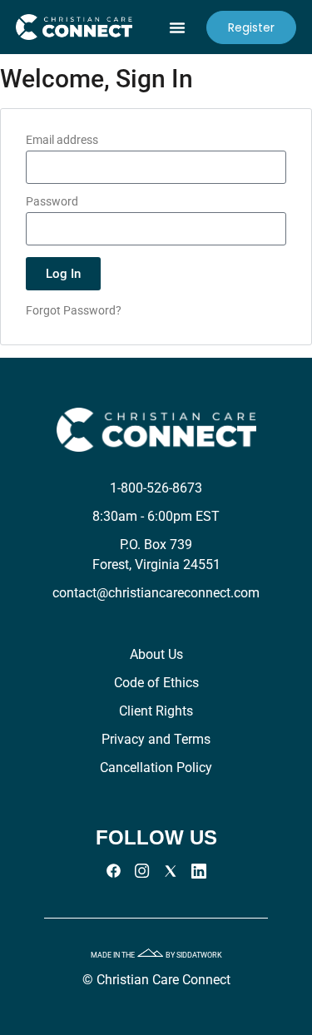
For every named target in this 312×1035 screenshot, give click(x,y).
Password (52, 202)
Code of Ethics (156, 683)
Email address (62, 140)
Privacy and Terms (156, 739)
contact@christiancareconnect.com (156, 593)
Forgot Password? (73, 310)
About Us (156, 654)
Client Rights (156, 711)
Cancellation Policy (156, 767)
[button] (177, 27)
